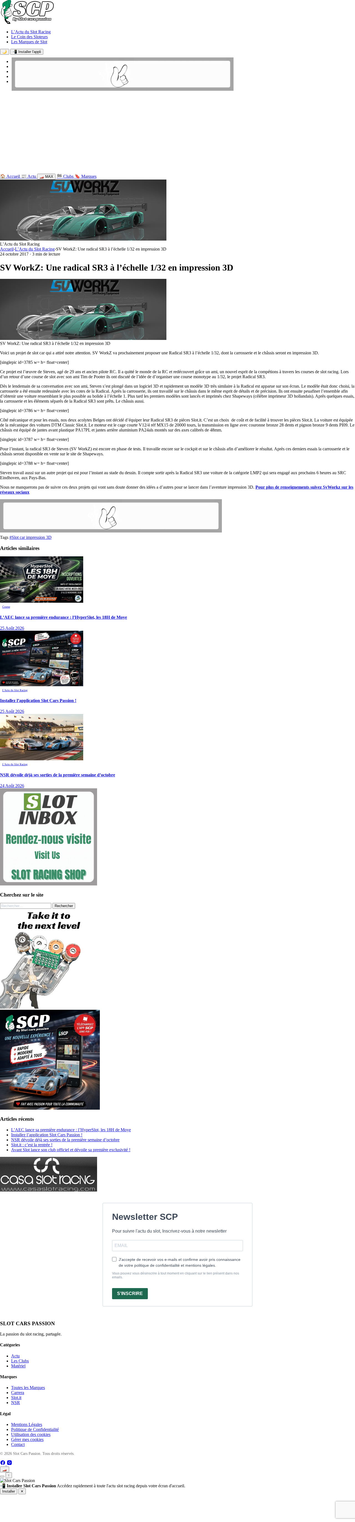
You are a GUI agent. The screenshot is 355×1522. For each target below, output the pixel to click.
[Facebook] (3, 1464)
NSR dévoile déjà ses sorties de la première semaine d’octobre (65, 1139)
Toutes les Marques (28, 1387)
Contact (18, 1444)
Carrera (17, 1392)
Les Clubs (20, 1361)
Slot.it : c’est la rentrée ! (31, 1144)
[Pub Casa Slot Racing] (48, 1190)
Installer (8, 1491)
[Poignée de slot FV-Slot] (50, 1007)
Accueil (7, 249)
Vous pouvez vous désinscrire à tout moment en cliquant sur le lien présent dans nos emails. (175, 1275)
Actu (15, 1356)
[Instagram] (9, 1464)
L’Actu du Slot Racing (31, 31)
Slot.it (16, 1397)
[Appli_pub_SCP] (50, 1108)
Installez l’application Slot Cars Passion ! (46, 1134)
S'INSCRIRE (130, 1293)
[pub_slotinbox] (48, 884)
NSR (15, 1402)
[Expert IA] (2, 1476)
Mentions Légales (26, 1424)
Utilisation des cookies (30, 1434)
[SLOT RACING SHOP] (123, 89)
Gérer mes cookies (27, 1439)
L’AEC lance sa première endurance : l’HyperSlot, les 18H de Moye (71, 1129)
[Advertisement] (177, 133)
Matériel (18, 1366)
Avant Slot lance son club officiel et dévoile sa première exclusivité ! (70, 1149)
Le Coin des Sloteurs (29, 36)
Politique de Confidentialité (35, 1429)
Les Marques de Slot (29, 41)
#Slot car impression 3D (30, 537)
